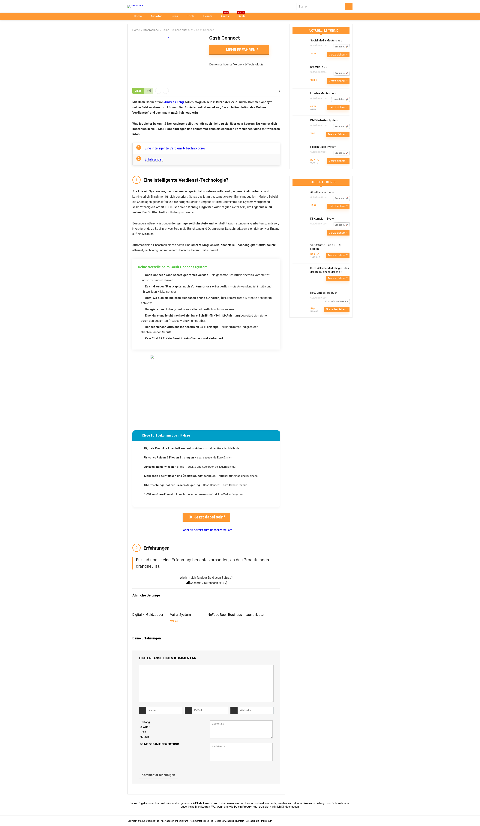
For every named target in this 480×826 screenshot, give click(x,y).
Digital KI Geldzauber (147, 615)
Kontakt (240, 821)
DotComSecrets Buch (324, 292)
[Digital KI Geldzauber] (149, 606)
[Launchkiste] (262, 606)
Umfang (145, 722)
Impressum (266, 821)
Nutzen (144, 736)
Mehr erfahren (240, 49)
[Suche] (348, 6)
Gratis (224, 15)
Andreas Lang (174, 102)
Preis (143, 732)
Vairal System (180, 615)
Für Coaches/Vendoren (223, 821)
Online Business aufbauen (178, 30)
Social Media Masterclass (326, 40)
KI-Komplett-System (323, 218)
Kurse (174, 16)
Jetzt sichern (337, 54)
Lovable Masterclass (323, 93)
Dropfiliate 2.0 (318, 67)
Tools (190, 16)
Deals (241, 15)
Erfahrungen (154, 159)
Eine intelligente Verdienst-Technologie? (175, 148)
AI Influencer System (323, 192)
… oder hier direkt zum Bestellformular (206, 530)
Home (137, 16)
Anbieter (156, 16)
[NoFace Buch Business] (225, 606)
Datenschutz (252, 821)
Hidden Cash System (323, 147)
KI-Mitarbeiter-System (324, 120)
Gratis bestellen (336, 309)
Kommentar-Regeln (199, 821)
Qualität (145, 727)
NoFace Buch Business (225, 615)
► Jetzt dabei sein (206, 517)
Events (207, 16)
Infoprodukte (151, 30)
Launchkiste (254, 615)
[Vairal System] (187, 606)
